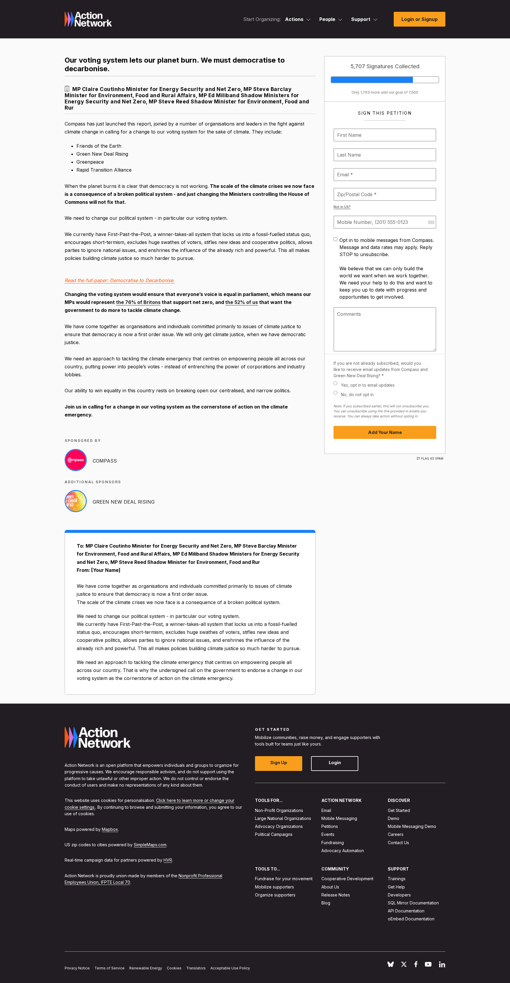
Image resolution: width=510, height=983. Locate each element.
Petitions (329, 826)
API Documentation (406, 910)
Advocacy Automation (342, 850)
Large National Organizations (283, 818)
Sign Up (278, 762)
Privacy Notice (77, 968)
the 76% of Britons (138, 302)
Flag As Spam (432, 458)
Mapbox (110, 828)
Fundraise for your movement (284, 878)
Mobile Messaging (339, 818)
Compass (105, 461)
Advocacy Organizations (279, 826)
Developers (399, 894)
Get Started (399, 810)
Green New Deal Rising (124, 502)
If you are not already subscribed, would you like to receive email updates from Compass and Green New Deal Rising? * (381, 369)
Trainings (397, 878)
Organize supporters (275, 894)
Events (327, 834)
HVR (168, 859)
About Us (330, 886)
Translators (196, 968)
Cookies (174, 968)
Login (335, 762)
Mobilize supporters (274, 886)
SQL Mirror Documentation (413, 902)
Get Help (396, 886)
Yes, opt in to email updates (368, 385)
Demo (393, 818)
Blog (325, 902)
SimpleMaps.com (150, 844)
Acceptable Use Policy (230, 968)
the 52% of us (241, 302)
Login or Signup (419, 19)
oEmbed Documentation (411, 918)
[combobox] (431, 222)
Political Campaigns (273, 834)
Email (326, 810)
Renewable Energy (145, 968)
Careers (395, 834)
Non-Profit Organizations (279, 810)
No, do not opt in (357, 394)
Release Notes (335, 894)
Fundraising (332, 842)
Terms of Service (109, 968)
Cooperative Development (347, 878)
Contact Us (398, 842)
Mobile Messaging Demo (412, 826)
